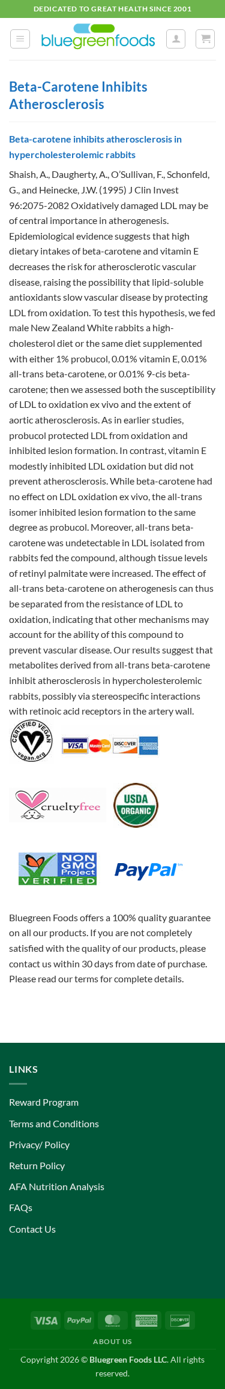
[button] (20, 39)
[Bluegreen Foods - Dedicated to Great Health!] (98, 39)
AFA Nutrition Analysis (56, 1186)
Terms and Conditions (54, 1123)
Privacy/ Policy (39, 1144)
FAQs (20, 1207)
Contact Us (32, 1228)
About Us (112, 1341)
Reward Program (44, 1101)
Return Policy (37, 1165)
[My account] (175, 39)
